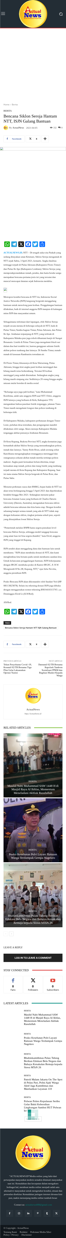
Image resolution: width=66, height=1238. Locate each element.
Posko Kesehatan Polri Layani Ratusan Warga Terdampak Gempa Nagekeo (43, 1040)
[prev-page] (6, 934)
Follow (33, 978)
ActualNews (18, 128)
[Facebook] (9, 1213)
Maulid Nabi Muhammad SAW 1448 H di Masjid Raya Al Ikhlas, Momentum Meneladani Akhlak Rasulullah (33, 789)
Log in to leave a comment (33, 957)
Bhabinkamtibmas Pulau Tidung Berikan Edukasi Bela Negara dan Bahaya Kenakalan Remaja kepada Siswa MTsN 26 (33, 919)
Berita (15, 104)
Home (7, 104)
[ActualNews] (6, 127)
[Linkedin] (28, 1213)
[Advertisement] (33, 64)
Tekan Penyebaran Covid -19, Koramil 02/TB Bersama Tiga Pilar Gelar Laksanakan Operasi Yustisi (18, 668)
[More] (45, 138)
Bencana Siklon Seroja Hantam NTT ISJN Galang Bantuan (31, 627)
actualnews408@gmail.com (39, 1204)
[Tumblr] (47, 1213)
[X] (56, 1213)
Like (13, 978)
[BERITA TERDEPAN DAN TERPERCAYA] (33, 14)
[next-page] (11, 934)
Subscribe (53, 978)
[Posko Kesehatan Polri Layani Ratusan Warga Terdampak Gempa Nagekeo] (33, 830)
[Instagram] (18, 1213)
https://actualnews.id (33, 714)
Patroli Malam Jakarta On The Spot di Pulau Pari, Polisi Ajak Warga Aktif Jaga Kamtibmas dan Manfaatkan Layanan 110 (43, 1084)
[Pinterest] (37, 1213)
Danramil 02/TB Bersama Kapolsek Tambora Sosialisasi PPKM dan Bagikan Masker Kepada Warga (50, 670)
